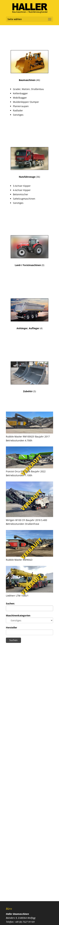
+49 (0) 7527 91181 (25, 921)
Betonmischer (20, 194)
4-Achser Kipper (22, 190)
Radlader (18, 110)
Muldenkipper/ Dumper (26, 101)
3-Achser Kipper (22, 185)
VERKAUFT (31, 465)
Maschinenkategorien (18, 615)
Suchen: (10, 603)
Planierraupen (21, 106)
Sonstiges (18, 114)
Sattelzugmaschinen (24, 198)
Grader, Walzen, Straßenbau (28, 89)
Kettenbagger (20, 93)
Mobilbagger (20, 97)
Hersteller (11, 627)
